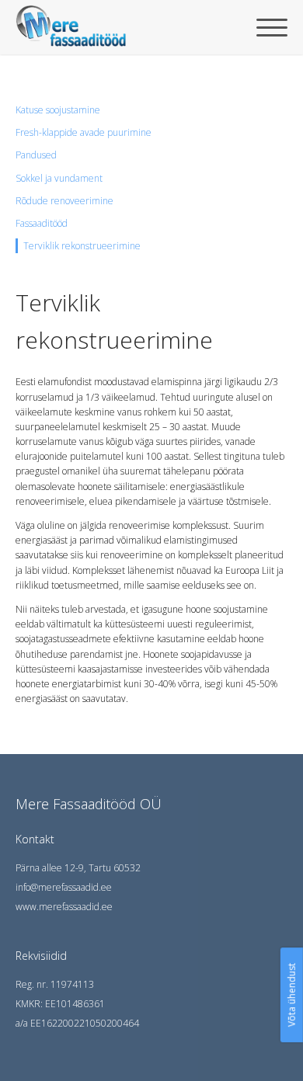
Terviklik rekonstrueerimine (82, 245)
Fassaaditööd (42, 223)
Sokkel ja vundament (59, 178)
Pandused (36, 155)
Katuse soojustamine (58, 109)
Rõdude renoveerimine (64, 200)
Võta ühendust (291, 995)
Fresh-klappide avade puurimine (84, 132)
